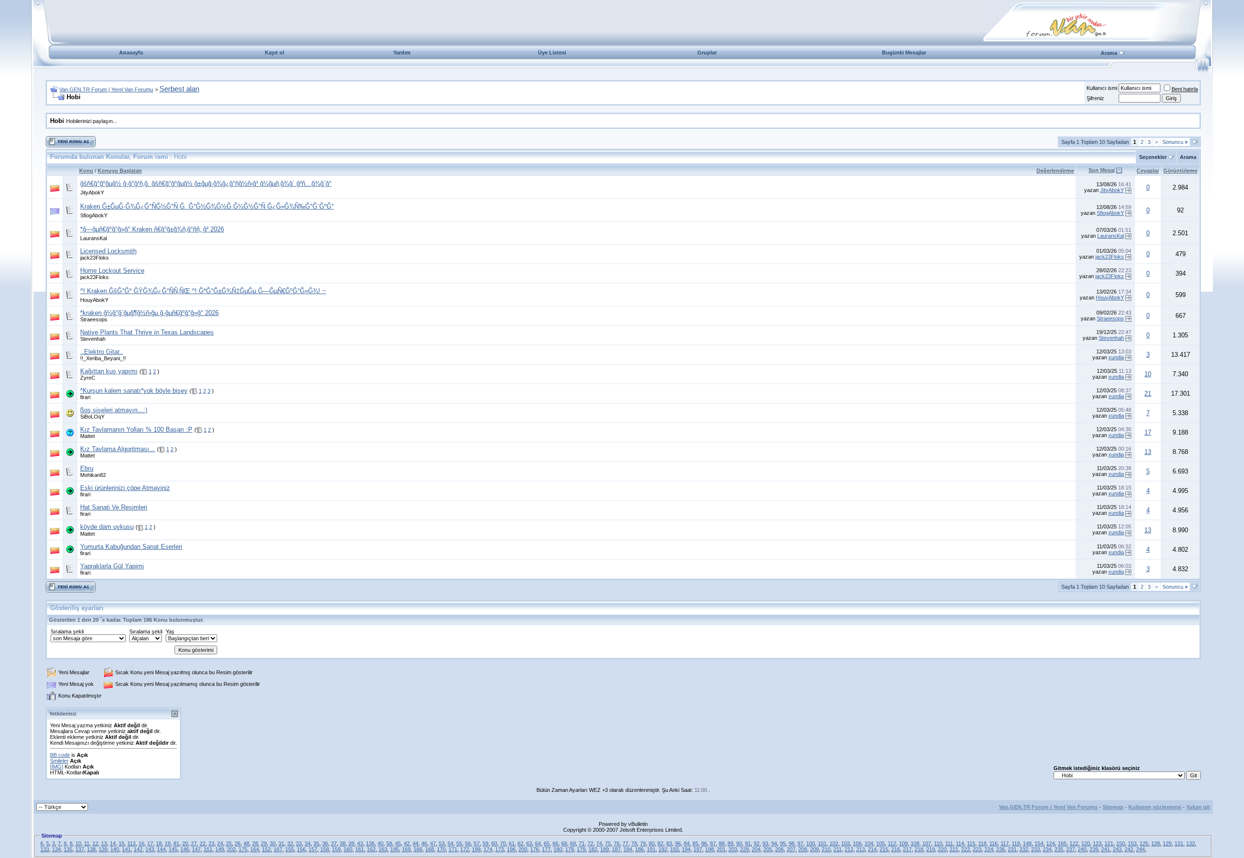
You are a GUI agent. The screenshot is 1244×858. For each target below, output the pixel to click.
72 (590, 843)
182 (592, 849)
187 (616, 849)
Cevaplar (1148, 171)
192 (662, 849)
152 (266, 849)
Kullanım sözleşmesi (1154, 807)
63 (529, 843)
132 (1190, 843)
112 (892, 843)
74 (599, 843)
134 (56, 849)
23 (211, 843)
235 (1058, 849)
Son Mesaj (1101, 170)
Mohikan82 (93, 475)
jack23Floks (94, 258)
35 (316, 843)
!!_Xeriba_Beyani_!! (103, 358)
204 (756, 849)
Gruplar (707, 52)
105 (880, 843)
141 (126, 849)
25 (229, 843)
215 (884, 849)
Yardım (402, 52)
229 (744, 849)
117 (1005, 843)
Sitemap (1113, 807)
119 (1016, 843)
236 (1000, 849)
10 (1147, 374)
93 (765, 843)
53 (442, 843)
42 (407, 843)
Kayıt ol (274, 52)
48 (246, 843)
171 (453, 849)
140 (114, 849)
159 (336, 849)
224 (989, 849)
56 (468, 843)
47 (433, 843)
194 (686, 849)
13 (1147, 451)
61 (512, 843)
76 (617, 843)
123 (1097, 843)
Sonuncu (1175, 142)
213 (860, 849)
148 (1027, 843)
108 (915, 843)
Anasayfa (131, 52)
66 (555, 843)
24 (220, 843)
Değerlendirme (1055, 171)
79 (643, 843)
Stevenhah (92, 339)
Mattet (87, 436)
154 (1039, 843)
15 (121, 843)
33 (299, 843)
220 (942, 849)
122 (1074, 843)
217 (907, 849)
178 (569, 849)
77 (625, 843)
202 (231, 849)
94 (774, 843)
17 (1147, 432)
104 (868, 843)
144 (161, 849)
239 (1093, 849)
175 (243, 849)
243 (1117, 849)
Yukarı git (1198, 807)
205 (767, 849)
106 (857, 843)
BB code (60, 755)
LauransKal (93, 238)
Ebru (86, 468)
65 (547, 843)
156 (301, 849)
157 (313, 849)
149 (219, 849)
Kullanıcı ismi (1102, 88)
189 (604, 849)
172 (464, 849)
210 (826, 849)
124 (1050, 843)
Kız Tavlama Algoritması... (117, 449)
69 (573, 843)
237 (1070, 849)
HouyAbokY (94, 300)
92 (757, 843)
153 (1132, 843)
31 (281, 843)
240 (1082, 849)
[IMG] (56, 767)
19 (168, 843)
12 (95, 843)
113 (131, 843)
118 (982, 843)
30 (273, 843)
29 (264, 843)
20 (185, 843)
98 (792, 843)
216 (895, 849)
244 (1140, 849)
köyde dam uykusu (107, 526)
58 (389, 843)
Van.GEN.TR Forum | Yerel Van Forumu (106, 89)
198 (709, 849)
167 (278, 849)
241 (1105, 849)
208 (802, 849)
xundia (1116, 357)
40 (380, 843)
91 (748, 843)
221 (954, 849)
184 (627, 849)
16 (141, 843)
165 (1062, 843)
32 (290, 843)
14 (113, 843)
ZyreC (87, 378)
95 (783, 843)
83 (669, 843)
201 (721, 849)
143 (149, 849)
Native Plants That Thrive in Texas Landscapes (147, 332)
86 (704, 843)
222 (965, 849)
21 (1147, 393)
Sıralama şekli (67, 631)
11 (86, 843)
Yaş (170, 631)
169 (406, 849)
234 (1047, 849)
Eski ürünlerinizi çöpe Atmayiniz (125, 487)
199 (476, 849)
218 (919, 849)
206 (779, 849)
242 (1128, 849)
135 (68, 849)
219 (930, 849)
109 (903, 843)
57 (477, 843)
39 (351, 843)
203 (732, 849)
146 (184, 849)
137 (79, 849)
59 (485, 843)
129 (1167, 843)
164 (254, 849)
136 (370, 843)
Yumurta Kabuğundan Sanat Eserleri (131, 546)
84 (687, 843)
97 (800, 843)
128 (1155, 843)
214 (872, 849)
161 (359, 849)
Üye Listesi (552, 52)
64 (538, 843)
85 (695, 843)
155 (289, 849)
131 (1179, 843)
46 (424, 843)
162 (371, 849)
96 (678, 843)
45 (398, 843)
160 (348, 849)
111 (949, 843)
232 (1023, 849)
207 (791, 849)
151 (208, 849)
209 (814, 849)
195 (394, 849)
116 (993, 843)
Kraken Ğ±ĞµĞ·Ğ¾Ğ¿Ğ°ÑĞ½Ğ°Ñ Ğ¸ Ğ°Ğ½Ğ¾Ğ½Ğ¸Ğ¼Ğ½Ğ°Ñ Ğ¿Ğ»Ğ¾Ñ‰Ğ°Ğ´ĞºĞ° (207, 206)
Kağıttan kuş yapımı (109, 371)
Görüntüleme (1180, 171)
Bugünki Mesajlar (904, 52)
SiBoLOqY (92, 417)
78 (634, 843)
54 (450, 843)
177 (546, 849)
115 (971, 843)
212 (849, 849)
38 (343, 843)
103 (845, 843)
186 (639, 849)
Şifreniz (1095, 98)
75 (608, 843)
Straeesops (93, 319)
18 (159, 843)
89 (730, 843)
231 (1012, 849)
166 (418, 849)
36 (325, 843)
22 (203, 843)
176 (534, 849)
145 (173, 849)
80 (652, 843)
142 (138, 849)
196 (511, 849)
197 (697, 849)
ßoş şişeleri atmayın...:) (113, 410)
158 (324, 849)
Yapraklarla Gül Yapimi (112, 566)
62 (520, 843)
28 (255, 843)
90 (739, 843)
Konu (86, 171)
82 (660, 843)
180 (557, 849)
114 (960, 843)
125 (1144, 843)
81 (176, 843)
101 (822, 843)
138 (91, 849)
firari (85, 397)
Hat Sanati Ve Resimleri (113, 507)
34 (308, 843)
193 (674, 849)
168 (429, 849)
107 (926, 843)
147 (196, 849)
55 (459, 843)
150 (1120, 843)
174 (488, 849)
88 (722, 843)
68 (564, 843)
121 (1109, 843)
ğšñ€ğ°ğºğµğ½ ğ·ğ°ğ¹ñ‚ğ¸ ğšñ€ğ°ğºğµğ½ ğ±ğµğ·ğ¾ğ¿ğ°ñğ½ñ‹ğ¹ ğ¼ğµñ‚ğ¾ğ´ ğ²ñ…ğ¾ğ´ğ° (205, 183)
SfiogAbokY (93, 215)
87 (713, 843)
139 (103, 849)
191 (651, 849)
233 (1035, 849)
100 (810, 843)
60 (494, 843)
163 (383, 849)
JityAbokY (92, 192)
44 (415, 843)
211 (837, 849)
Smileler (59, 761)
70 (503, 843)
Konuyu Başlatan (120, 171)
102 (833, 843)
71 (582, 843)
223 (977, 849)
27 (194, 843)
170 (441, 849)
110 (938, 843)
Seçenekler (1153, 157)
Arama (1109, 53)
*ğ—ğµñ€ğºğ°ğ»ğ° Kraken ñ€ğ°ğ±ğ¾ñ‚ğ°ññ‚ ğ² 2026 (152, 229)
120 (1085, 843)
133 (44, 849)
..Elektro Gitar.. (101, 351)
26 (238, 843)
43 (360, 843)
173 (499, 849)
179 (581, 849)
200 (522, 849)
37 (334, 843)
